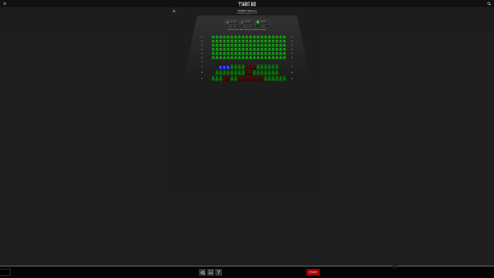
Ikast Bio (234, 3)
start (313, 272)
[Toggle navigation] (489, 4)
